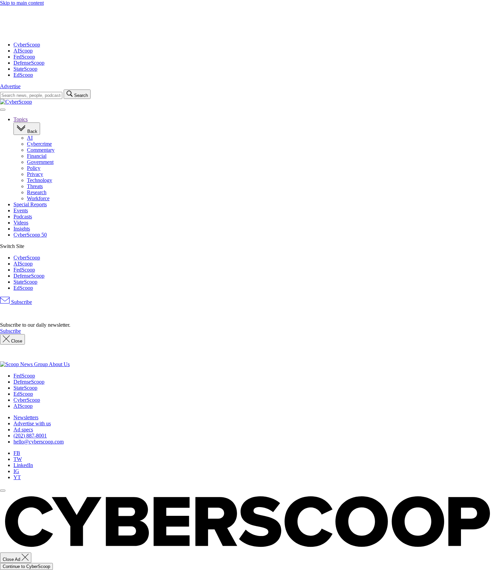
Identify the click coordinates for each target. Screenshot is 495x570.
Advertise (10, 86)
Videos (20, 222)
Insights (21, 228)
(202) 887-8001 (30, 435)
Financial (36, 156)
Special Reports (30, 204)
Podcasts (22, 216)
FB (16, 453)
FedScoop (24, 57)
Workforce (38, 198)
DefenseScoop (28, 63)
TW (17, 459)
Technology (39, 180)
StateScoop (25, 69)
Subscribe (21, 302)
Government (40, 162)
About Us (59, 364)
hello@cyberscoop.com (38, 441)
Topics (20, 119)
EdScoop (23, 75)
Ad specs (23, 429)
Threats (35, 186)
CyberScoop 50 (30, 235)
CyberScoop (26, 44)
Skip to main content (22, 3)
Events (20, 210)
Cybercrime (39, 144)
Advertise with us (32, 423)
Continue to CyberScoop (26, 566)
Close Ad (12, 559)
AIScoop (23, 51)
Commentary (41, 150)
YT (17, 477)
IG (16, 471)
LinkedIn (23, 465)
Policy (33, 168)
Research (36, 192)
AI (30, 138)
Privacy (35, 174)
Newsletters (25, 417)
